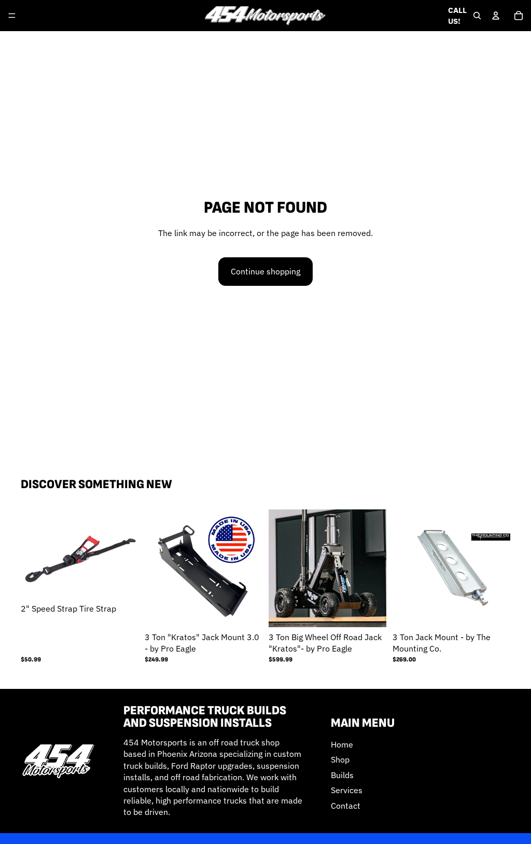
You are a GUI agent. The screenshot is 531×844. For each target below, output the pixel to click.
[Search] (477, 15)
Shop (340, 759)
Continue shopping (265, 271)
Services (346, 790)
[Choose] (122, 582)
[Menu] (12, 15)
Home (342, 744)
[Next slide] (251, 568)
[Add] (246, 611)
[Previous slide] (156, 568)
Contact (345, 805)
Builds (342, 775)
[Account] (495, 15)
